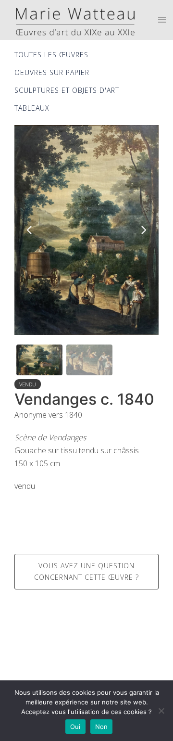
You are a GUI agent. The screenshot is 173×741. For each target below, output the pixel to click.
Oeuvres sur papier (51, 72)
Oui (75, 726)
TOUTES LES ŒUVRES (51, 54)
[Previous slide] (29, 230)
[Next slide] (143, 230)
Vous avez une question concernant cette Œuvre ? (86, 571)
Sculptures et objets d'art (66, 90)
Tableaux (31, 108)
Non (101, 726)
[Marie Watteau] (71, 19)
